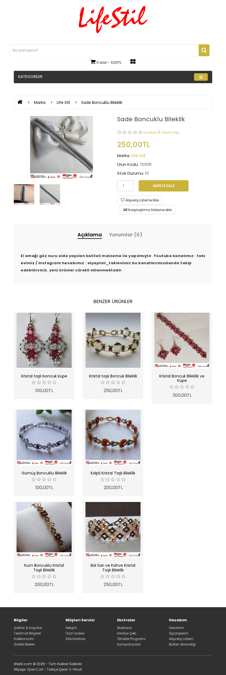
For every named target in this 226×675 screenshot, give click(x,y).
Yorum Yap (170, 132)
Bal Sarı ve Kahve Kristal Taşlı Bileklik (113, 568)
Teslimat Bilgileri (27, 633)
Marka (39, 102)
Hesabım (176, 627)
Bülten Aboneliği (182, 644)
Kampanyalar (129, 644)
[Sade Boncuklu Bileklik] (61, 147)
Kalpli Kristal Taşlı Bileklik (113, 473)
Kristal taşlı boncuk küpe (44, 376)
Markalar (124, 627)
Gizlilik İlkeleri (24, 644)
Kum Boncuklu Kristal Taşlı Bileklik (44, 568)
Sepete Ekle (163, 185)
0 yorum (150, 132)
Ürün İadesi (75, 633)
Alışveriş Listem (181, 638)
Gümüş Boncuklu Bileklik (44, 473)
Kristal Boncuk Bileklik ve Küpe (182, 378)
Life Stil (63, 102)
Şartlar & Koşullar (28, 627)
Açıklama (89, 234)
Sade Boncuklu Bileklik (101, 102)
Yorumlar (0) (125, 234)
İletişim (71, 627)
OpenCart (35, 669)
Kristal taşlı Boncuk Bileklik (113, 376)
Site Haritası (75, 638)
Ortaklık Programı (131, 638)
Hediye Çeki (126, 633)
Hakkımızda (24, 638)
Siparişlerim (179, 633)
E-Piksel (75, 669)
